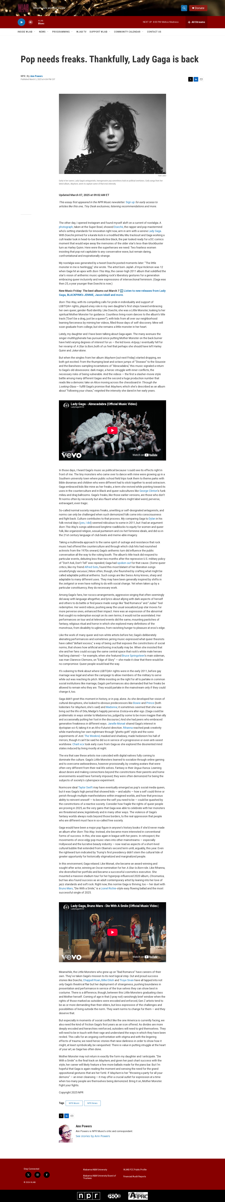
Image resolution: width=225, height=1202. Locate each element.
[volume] (30, 22)
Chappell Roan (91, 980)
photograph (66, 226)
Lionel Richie (108, 888)
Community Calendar (127, 32)
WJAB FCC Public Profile (135, 1170)
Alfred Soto (91, 567)
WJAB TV (81, 32)
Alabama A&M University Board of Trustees (99, 1177)
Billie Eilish (107, 980)
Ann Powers (36, 76)
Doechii (118, 226)
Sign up (130, 202)
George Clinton (148, 490)
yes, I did (85, 522)
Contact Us (154, 32)
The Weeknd (92, 736)
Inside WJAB (25, 32)
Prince (150, 703)
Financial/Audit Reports (134, 1176)
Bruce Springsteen (133, 655)
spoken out (124, 562)
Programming (61, 32)
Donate (199, 8)
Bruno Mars (66, 888)
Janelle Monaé (116, 723)
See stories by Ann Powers (93, 1136)
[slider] (35, 22)
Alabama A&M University (95, 1170)
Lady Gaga (155, 231)
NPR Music (74, 1103)
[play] (21, 22)
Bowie (137, 703)
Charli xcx (78, 744)
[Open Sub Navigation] (35, 32)
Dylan (152, 518)
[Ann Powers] (66, 1133)
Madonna (111, 707)
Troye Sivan (127, 980)
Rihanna (128, 727)
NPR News (92, 1103)
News (42, 32)
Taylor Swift (85, 787)
